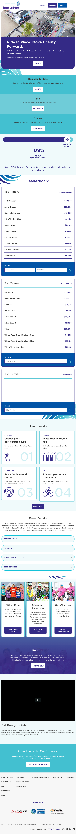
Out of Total (67, 374)
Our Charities (5, 790)
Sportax (7, 305)
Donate (63, 5)
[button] (71, 5)
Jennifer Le (9, 255)
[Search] (70, 271)
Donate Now (38, 128)
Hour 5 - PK (9, 311)
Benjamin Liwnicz (12, 213)
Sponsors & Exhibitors (41, 777)
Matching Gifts (21, 786)
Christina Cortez (11, 249)
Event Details (7, 777)
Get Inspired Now (13, 630)
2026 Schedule (10, 539)
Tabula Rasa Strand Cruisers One (19, 335)
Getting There (10, 567)
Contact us (69, 777)
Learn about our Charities (63, 630)
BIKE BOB (8, 293)
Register (52, 5)
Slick (6, 329)
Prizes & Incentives (22, 781)
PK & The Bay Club (12, 219)
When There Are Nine (14, 347)
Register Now (38, 666)
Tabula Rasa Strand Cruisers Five (19, 341)
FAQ (2, 786)
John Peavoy (10, 231)
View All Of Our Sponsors (38, 764)
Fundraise (20, 777)
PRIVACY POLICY (54, 829)
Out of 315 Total (66, 284)
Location (8, 548)
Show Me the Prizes (38, 630)
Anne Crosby (10, 207)
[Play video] (38, 700)
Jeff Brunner (10, 201)
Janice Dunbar (10, 243)
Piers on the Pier (12, 299)
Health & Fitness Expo (14, 557)
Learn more (38, 507)
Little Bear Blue (11, 323)
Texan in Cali (10, 317)
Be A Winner (38, 109)
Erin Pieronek (10, 237)
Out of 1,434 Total (65, 192)
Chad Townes (10, 225)
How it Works (6, 781)
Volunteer (57, 777)
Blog (3, 795)
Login (42, 5)
